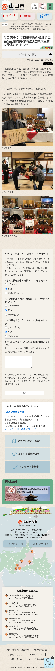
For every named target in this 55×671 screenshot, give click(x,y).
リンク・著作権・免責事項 (16, 650)
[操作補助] (34, 6)
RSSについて (36, 654)
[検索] (50, 6)
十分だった (13, 284)
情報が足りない (15, 293)
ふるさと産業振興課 (14, 412)
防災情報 (27, 16)
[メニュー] (42, 6)
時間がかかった (15, 336)
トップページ (14, 24)
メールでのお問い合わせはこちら (21, 429)
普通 (10, 288)
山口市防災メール (10, 16)
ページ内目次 (27, 54)
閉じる (52, 658)
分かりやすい (14, 306)
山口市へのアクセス (40, 544)
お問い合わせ (16, 659)
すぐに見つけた (15, 327)
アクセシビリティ (16, 654)
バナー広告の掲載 (36, 659)
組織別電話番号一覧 (15, 544)
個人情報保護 (40, 650)
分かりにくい (14, 314)
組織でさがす (27, 24)
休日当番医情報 (44, 16)
